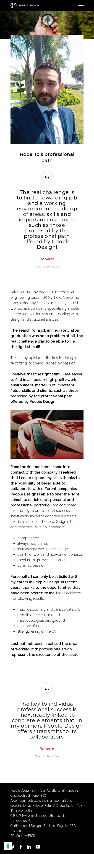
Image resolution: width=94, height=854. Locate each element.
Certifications (19, 826)
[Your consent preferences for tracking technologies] (8, 846)
